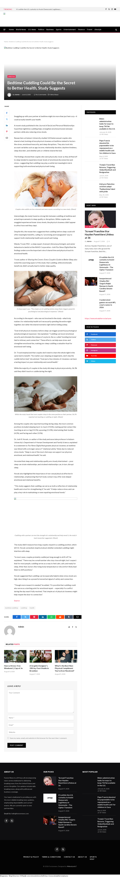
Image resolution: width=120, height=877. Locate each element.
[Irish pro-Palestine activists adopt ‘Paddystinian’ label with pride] (91, 187)
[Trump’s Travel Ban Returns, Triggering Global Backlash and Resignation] (91, 167)
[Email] (6, 137)
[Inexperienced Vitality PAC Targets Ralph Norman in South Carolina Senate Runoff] (91, 281)
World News (21, 29)
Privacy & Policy (31, 857)
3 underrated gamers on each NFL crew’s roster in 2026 (107, 303)
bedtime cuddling (11, 608)
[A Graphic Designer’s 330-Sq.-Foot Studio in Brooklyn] (41, 656)
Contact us (69, 857)
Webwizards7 (72, 866)
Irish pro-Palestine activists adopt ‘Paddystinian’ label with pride (107, 188)
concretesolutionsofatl (35, 876)
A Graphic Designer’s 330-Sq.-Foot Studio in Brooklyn (39, 668)
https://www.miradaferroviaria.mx (98, 318)
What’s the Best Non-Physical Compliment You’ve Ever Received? (64, 668)
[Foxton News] (15, 19)
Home (11, 29)
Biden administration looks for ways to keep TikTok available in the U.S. (107, 124)
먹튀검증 (23, 876)
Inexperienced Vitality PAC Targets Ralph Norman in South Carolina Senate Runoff (106, 284)
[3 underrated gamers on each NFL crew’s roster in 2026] (91, 302)
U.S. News (32, 29)
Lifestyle (97, 29)
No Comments (41, 95)
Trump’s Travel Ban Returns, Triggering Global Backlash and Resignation (107, 168)
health (32, 608)
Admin (17, 95)
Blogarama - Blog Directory (9, 876)
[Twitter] (6, 119)
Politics (41, 29)
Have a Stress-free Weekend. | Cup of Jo (13, 667)
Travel (89, 29)
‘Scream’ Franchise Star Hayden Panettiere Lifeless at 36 (99, 234)
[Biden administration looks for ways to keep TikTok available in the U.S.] (91, 121)
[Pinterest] (6, 131)
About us (82, 857)
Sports (58, 29)
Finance (81, 29)
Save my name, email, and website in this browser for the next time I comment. (38, 738)
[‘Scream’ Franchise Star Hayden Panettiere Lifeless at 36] (100, 219)
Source (17, 600)
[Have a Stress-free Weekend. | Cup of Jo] (15, 656)
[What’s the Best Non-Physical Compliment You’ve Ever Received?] (66, 656)
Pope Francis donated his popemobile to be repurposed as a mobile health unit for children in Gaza (107, 147)
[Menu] (5, 29)
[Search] (116, 29)
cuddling (24, 608)
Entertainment (70, 29)
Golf (92, 859)
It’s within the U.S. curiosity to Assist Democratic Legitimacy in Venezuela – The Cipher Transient (39, 9)
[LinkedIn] (6, 125)
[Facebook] (6, 113)
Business (50, 29)
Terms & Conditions (51, 857)
